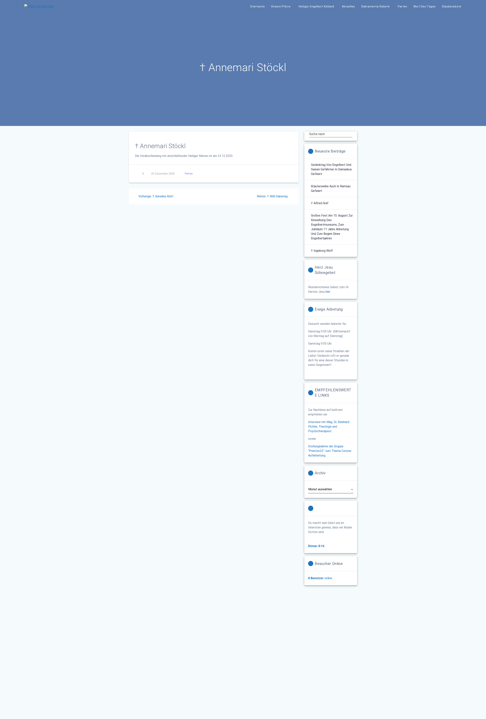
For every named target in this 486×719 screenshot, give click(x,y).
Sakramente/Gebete (375, 6)
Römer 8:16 (316, 546)
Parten (402, 6)
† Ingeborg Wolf (322, 250)
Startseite (257, 6)
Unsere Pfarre (281, 6)
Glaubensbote (451, 6)
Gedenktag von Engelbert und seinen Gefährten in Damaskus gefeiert (331, 169)
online (320, 578)
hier (328, 291)
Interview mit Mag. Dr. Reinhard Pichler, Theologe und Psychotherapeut (328, 426)
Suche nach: (317, 134)
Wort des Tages (424, 6)
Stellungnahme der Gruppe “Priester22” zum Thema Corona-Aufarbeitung (330, 451)
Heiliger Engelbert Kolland (316, 6)
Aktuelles (348, 6)
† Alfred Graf (319, 203)
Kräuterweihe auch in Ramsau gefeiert (330, 188)
